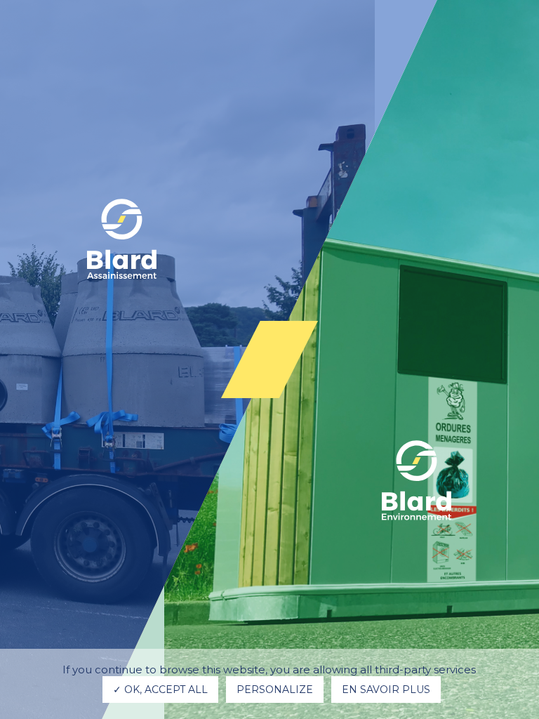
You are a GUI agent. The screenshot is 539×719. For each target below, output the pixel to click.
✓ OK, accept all (160, 689)
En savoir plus (386, 689)
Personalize (275, 689)
